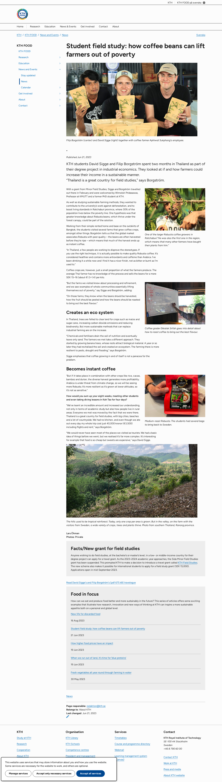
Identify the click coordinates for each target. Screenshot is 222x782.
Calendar (26, 87)
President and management (80, 756)
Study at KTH (24, 737)
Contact (103, 26)
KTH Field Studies (187, 562)
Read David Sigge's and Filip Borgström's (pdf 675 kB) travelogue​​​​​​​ (101, 582)
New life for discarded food (85, 613)
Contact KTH (171, 757)
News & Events (68, 26)
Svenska (200, 35)
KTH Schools (73, 743)
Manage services (18, 773)
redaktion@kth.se (96, 706)
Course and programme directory (132, 743)
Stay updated (28, 75)
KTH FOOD (31, 35)
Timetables (121, 737)
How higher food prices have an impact (92, 643)
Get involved (87, 26)
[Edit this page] (67, 716)
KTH (170, 2)
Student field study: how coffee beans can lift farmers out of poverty (108, 628)
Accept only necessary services (53, 773)
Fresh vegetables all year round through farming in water (101, 672)
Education (50, 26)
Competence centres (77, 749)
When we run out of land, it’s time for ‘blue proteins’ (98, 657)
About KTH (23, 756)
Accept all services (90, 773)
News (65, 35)
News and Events (49, 35)
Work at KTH (170, 763)
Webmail (119, 749)
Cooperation (23, 749)
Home (20, 26)
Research (35, 26)
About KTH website (174, 775)
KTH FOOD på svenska (189, 2)
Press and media (172, 769)
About (115, 26)
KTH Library (72, 737)
